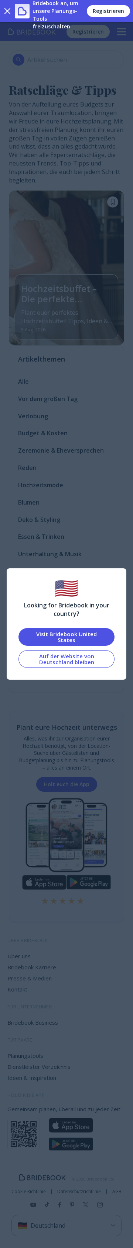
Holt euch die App (66, 784)
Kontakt (17, 989)
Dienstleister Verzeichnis (39, 1066)
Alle (23, 381)
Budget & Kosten (43, 433)
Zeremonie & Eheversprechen (61, 450)
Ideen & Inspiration (31, 1077)
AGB (117, 1191)
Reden (27, 468)
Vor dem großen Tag (48, 399)
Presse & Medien (29, 978)
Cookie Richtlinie (28, 1191)
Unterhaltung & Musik (50, 554)
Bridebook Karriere (31, 967)
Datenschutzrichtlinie (79, 1191)
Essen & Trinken (41, 537)
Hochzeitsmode (40, 485)
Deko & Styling (39, 520)
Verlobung (33, 416)
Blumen (29, 502)
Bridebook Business (32, 1022)
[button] (112, 202)
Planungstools (25, 1055)
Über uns (19, 956)
